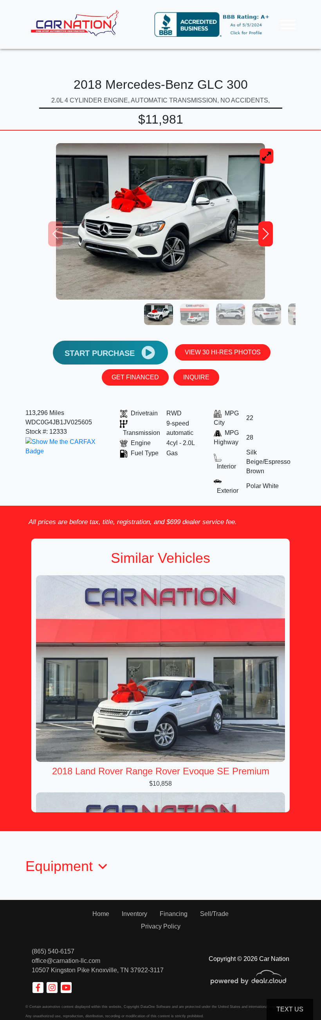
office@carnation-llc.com (66, 960)
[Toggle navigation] (287, 24)
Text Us (289, 1009)
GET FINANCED (135, 377)
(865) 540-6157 (53, 951)
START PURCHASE (101, 353)
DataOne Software (156, 1007)
